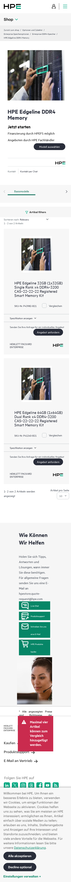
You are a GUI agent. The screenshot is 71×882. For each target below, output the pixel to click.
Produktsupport (38, 616)
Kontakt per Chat (28, 171)
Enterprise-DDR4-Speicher (43, 33)
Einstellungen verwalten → (22, 876)
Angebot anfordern (48, 332)
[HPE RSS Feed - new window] (56, 785)
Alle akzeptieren (19, 856)
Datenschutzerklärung (30, 848)
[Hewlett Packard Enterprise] (12, 6)
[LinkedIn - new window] (7, 785)
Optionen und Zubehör (32, 29)
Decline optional (20, 867)
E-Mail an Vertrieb (18, 761)
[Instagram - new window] (23, 785)
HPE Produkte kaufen (37, 647)
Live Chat (35, 605)
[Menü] (65, 6)
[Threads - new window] (31, 785)
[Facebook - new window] (39, 785)
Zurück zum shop (11, 29)
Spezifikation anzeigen (21, 318)
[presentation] (66, 192)
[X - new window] (15, 785)
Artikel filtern (37, 212)
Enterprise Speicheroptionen (16, 33)
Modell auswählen (49, 146)
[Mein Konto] (53, 6)
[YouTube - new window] (47, 785)
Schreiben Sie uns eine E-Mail (38, 630)
